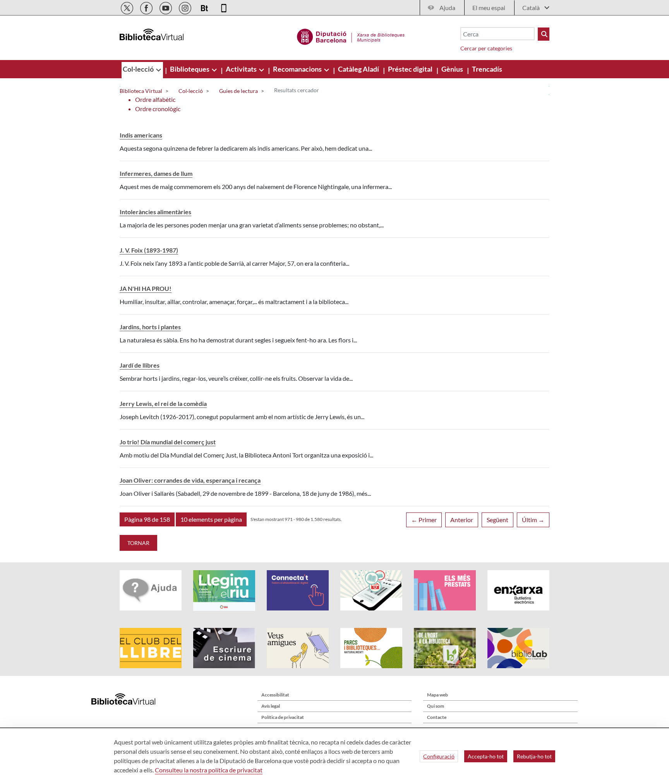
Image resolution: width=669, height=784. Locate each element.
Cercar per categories (486, 48)
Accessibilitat (275, 695)
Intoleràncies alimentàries (155, 211)
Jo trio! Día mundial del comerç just (168, 441)
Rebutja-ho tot (534, 756)
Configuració (439, 756)
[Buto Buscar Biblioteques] (543, 34)
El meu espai (488, 7)
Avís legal (270, 706)
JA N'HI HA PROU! (146, 288)
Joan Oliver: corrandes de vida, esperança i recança (190, 480)
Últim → (533, 519)
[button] (147, 519)
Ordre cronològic (157, 108)
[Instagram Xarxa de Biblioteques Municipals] (186, 7)
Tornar (138, 543)
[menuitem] (139, 69)
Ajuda (447, 7)
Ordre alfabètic (155, 99)
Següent (497, 519)
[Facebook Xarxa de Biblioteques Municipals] (147, 7)
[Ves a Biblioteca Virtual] (351, 36)
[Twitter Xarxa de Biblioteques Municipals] (128, 7)
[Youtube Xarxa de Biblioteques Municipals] (166, 7)
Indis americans (141, 135)
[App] (223, 7)
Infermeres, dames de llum (156, 173)
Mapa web (437, 695)
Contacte (436, 717)
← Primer (424, 519)
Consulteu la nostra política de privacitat (208, 770)
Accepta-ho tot (486, 756)
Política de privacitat (282, 717)
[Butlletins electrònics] (205, 7)
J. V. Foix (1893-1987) (149, 250)
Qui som (435, 706)
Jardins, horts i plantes (150, 326)
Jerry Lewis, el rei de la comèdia (163, 403)
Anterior (461, 519)
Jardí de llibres (140, 365)
